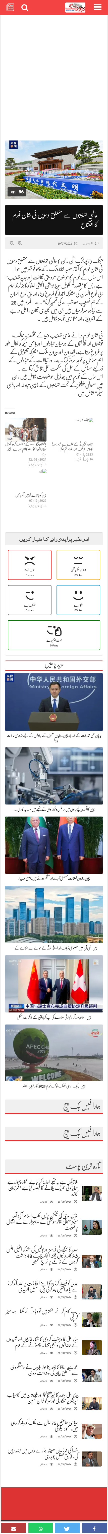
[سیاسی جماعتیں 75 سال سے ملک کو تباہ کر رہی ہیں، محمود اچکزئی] (92, 1431)
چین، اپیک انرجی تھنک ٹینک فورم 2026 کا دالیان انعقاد (54, 1085)
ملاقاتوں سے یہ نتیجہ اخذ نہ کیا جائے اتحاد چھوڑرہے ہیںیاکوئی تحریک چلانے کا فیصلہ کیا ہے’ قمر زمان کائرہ (42, 1188)
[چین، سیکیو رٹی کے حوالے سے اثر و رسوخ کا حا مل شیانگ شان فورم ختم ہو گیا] (72, 430)
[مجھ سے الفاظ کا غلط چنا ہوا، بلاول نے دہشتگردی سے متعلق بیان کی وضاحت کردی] (92, 1375)
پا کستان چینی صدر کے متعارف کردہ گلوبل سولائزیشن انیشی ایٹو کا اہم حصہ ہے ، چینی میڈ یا (25, 449)
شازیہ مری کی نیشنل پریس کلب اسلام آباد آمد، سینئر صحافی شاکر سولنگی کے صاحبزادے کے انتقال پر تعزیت (42, 1222)
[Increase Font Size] (20, 243)
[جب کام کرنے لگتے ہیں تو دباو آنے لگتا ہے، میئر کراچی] (92, 1320)
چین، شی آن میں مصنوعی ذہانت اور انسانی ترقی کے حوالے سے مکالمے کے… (54, 947)
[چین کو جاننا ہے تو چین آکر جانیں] (25, 481)
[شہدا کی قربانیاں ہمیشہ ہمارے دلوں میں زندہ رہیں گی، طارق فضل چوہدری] (92, 1459)
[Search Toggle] (24, 8)
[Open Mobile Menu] (97, 8)
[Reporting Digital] (75, 8)
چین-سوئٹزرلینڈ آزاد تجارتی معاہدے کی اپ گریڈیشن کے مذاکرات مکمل (54, 1017)
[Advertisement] (54, 75)
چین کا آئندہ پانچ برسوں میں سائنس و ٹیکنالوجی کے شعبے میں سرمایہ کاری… (54, 809)
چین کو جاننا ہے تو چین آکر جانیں (30, 495)
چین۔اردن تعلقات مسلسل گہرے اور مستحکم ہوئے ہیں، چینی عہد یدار (54, 878)
